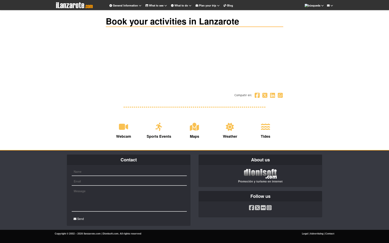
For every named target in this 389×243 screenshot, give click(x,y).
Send (80, 219)
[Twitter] (264, 95)
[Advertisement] (194, 57)
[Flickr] (263, 208)
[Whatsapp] (280, 95)
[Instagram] (269, 208)
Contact (329, 233)
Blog (229, 5)
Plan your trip (207, 5)
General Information (125, 5)
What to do (181, 5)
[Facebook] (257, 95)
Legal (305, 233)
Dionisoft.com (111, 233)
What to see (156, 5)
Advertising (316, 233)
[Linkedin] (272, 95)
